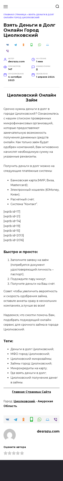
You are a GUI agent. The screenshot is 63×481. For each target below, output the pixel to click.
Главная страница (15, 14)
